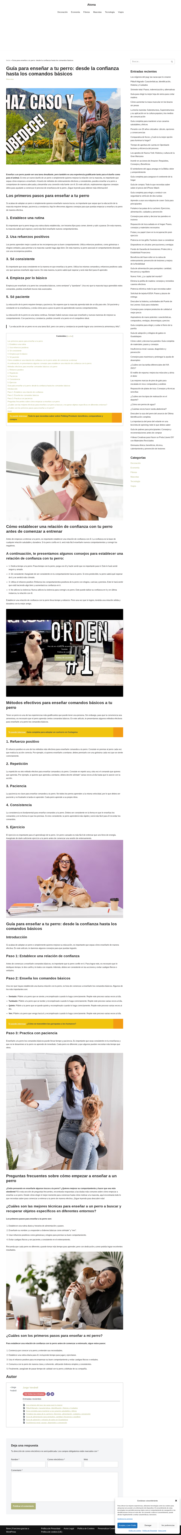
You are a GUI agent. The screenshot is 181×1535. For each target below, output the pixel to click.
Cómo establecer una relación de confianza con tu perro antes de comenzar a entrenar (42, 360)
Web (86, 1459)
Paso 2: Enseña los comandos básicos (23, 395)
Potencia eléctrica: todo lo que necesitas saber (151, 289)
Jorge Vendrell (30, 1387)
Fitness (86, 12)
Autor (10, 411)
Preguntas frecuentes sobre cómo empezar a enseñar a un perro (34, 401)
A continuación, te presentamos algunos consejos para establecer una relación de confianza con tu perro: (50, 363)
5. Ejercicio (12, 382)
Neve (8, 1528)
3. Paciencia (12, 376)
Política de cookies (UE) (51, 1532)
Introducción (12, 389)
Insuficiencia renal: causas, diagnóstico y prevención (46, 1423)
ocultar (70, 336)
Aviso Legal (162, 1531)
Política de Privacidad (149, 1531)
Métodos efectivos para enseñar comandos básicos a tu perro (32, 366)
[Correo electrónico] (52, 1394)
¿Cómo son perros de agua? (143, 404)
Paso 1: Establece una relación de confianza (25, 392)
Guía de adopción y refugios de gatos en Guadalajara (47, 1420)
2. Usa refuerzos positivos (18, 347)
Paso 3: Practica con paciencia (20, 398)
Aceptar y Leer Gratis (127, 1525)
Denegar (148, 1525)
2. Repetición (13, 373)
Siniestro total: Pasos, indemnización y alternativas (153, 90)
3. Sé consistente (14, 351)
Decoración (63, 12)
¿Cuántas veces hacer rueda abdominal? (149, 409)
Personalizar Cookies (107, 1528)
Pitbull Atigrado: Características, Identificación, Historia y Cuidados (52, 1408)
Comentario (17, 1470)
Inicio (8, 60)
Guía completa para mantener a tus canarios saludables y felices (51, 1411)
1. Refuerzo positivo (16, 370)
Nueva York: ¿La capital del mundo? (146, 276)
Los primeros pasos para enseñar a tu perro (25, 341)
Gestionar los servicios (125, 1519)
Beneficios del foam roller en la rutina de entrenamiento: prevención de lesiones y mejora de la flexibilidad (151, 260)
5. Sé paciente (13, 357)
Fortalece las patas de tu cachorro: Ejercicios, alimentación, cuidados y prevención (58, 1414)
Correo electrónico (56, 1459)
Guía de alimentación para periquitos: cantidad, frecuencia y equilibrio (53, 1417)
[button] (176, 1500)
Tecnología (110, 12)
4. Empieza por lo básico (17, 354)
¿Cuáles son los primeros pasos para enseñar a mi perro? (31, 408)
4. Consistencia (14, 379)
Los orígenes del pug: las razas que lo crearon (44, 1405)
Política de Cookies (85, 1528)
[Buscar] (172, 61)
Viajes (121, 12)
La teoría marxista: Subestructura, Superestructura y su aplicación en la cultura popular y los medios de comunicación (152, 113)
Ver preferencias (168, 1525)
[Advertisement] (90, 33)
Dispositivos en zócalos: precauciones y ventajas (152, 245)
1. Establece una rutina (17, 344)
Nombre (15, 1459)
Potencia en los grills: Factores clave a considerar (152, 240)
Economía (75, 12)
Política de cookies (135, 1531)
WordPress (11, 1532)
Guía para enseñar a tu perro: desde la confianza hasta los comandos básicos (39, 386)
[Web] (48, 1394)
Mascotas (97, 12)
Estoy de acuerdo (64, 658)
